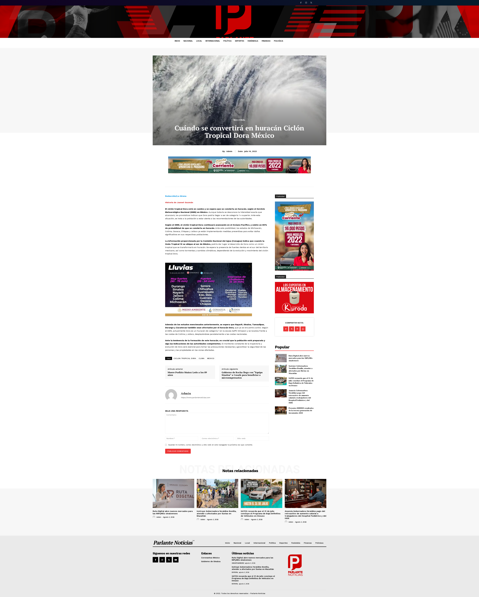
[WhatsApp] (302, 328)
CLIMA (201, 358)
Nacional (239, 120)
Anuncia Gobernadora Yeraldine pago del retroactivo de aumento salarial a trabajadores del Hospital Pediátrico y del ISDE (300, 396)
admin (229, 151)
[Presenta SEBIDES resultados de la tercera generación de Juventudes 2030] (281, 410)
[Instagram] (306, 2)
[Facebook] (300, 2)
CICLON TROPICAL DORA (185, 358)
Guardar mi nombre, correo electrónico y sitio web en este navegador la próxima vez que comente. (210, 445)
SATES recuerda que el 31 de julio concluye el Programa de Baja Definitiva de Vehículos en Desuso (301, 382)
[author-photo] (154, 517)
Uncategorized (238, 563)
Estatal (235, 572)
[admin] (171, 395)
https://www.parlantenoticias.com (195, 397)
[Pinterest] (297, 328)
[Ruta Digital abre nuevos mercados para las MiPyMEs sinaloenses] (281, 358)
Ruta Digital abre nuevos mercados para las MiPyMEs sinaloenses (300, 358)
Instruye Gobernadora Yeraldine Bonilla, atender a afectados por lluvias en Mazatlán (300, 369)
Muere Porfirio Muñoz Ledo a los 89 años (187, 373)
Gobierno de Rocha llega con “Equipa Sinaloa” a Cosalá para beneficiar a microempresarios (242, 375)
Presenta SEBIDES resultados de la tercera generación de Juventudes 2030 (301, 410)
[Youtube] (176, 559)
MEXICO (210, 358)
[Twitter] (311, 2)
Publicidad (280, 277)
